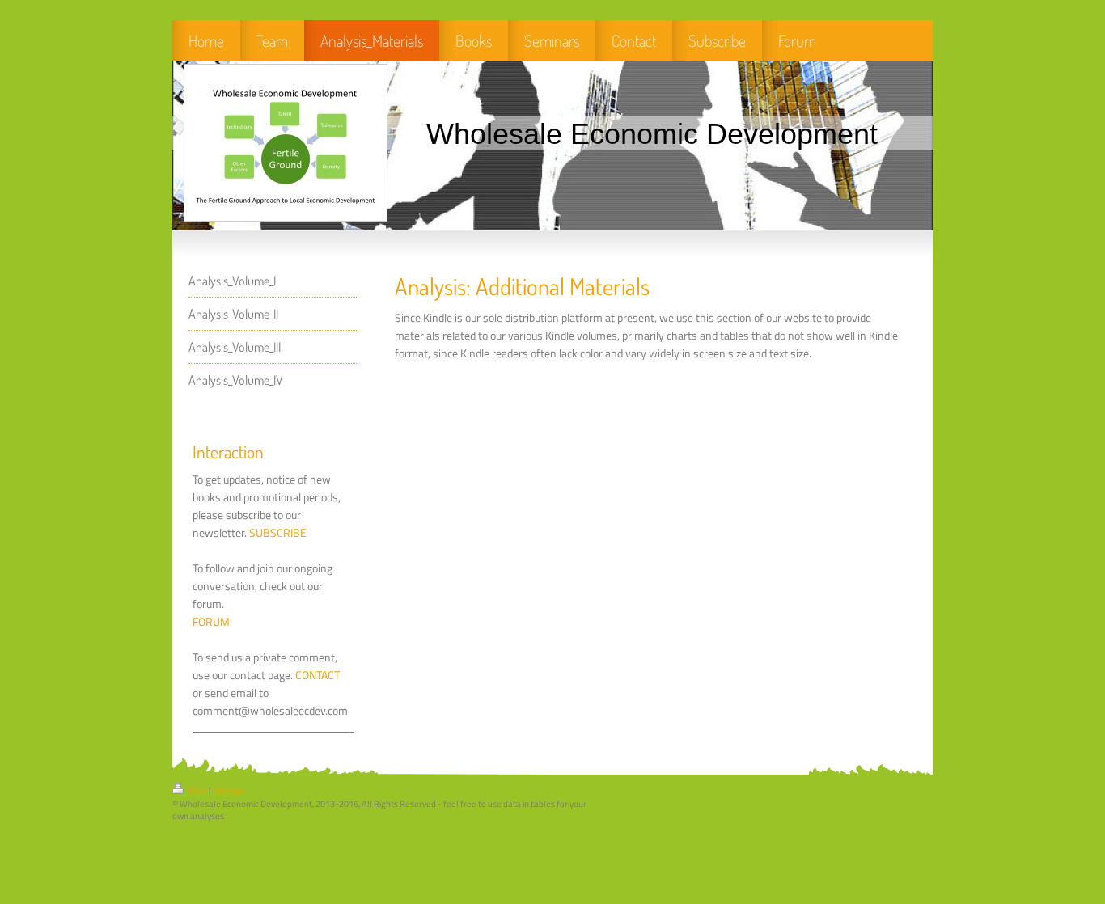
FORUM (211, 622)
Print (198, 790)
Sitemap (228, 790)
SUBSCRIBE (278, 533)
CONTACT (317, 675)
